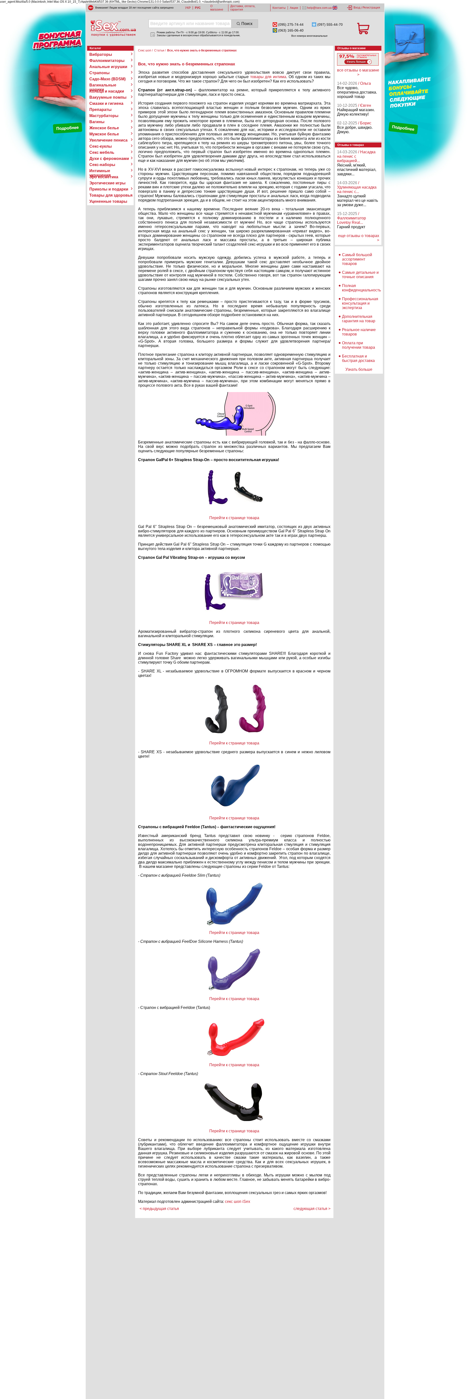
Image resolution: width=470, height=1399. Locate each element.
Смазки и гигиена (106, 103)
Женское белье (104, 128)
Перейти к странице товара (234, 518)
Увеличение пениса (108, 140)
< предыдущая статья (159, 1209)
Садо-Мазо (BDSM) (107, 79)
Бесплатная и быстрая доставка (358, 358)
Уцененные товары (108, 201)
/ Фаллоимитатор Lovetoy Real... (351, 218)
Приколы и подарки (108, 189)
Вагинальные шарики (102, 85)
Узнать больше (358, 369)
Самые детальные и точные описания (360, 274)
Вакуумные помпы (108, 97)
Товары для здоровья (110, 195)
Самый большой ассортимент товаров (357, 259)
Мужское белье (104, 134)
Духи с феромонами (109, 158)
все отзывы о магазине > (358, 72)
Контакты (279, 8)
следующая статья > (312, 1209)
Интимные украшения (100, 171)
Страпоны (99, 73)
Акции (294, 8)
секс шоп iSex (237, 1201)
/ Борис (364, 123)
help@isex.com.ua (319, 8)
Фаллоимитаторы (107, 61)
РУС (198, 8)
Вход (356, 7)
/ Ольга (364, 83)
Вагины (97, 122)
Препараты (100, 110)
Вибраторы (100, 54)
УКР (188, 8)
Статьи (159, 50)
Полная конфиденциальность (361, 288)
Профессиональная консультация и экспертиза (360, 303)
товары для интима (268, 77)
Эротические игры (107, 183)
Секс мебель (101, 152)
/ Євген (364, 105)
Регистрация (371, 7)
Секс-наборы (102, 165)
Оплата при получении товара (358, 345)
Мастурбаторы (103, 116)
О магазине (216, 7)
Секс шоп (144, 50)
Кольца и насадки (106, 91)
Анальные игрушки (108, 67)
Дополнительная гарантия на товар (358, 318)
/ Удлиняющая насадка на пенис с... (356, 187)
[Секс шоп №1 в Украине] (113, 28)
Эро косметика (103, 177)
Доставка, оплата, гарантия (242, 7)
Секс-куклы (100, 146)
